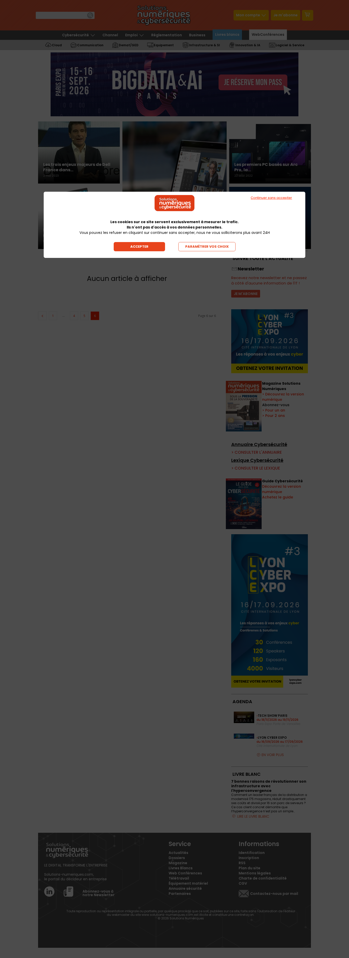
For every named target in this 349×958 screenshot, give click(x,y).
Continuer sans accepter (271, 197)
